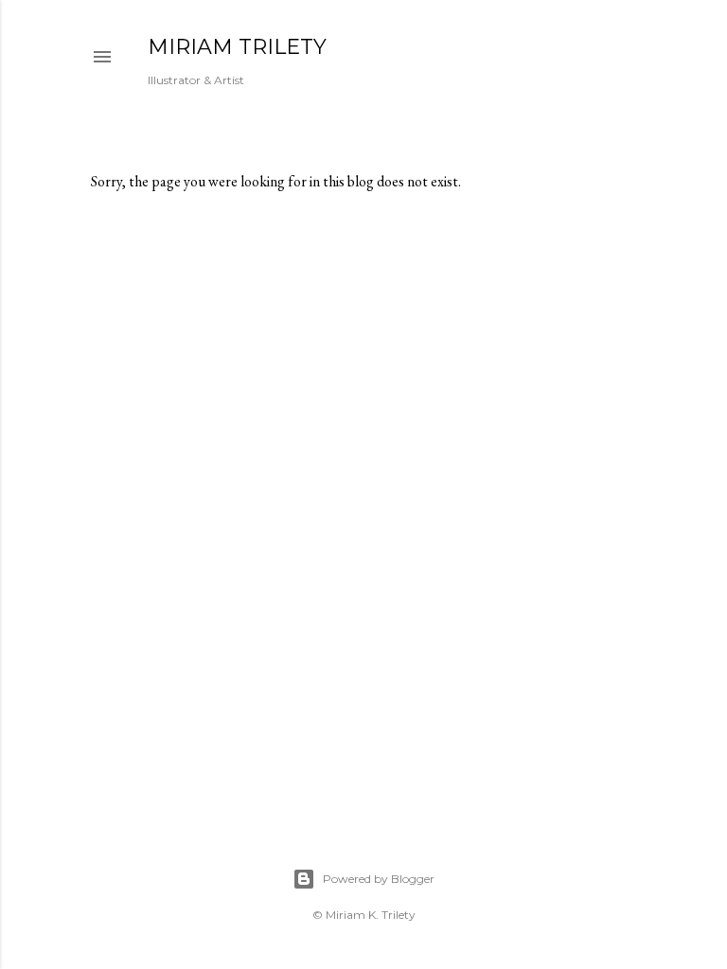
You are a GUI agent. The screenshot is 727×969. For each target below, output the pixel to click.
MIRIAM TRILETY (237, 47)
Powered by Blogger (378, 879)
